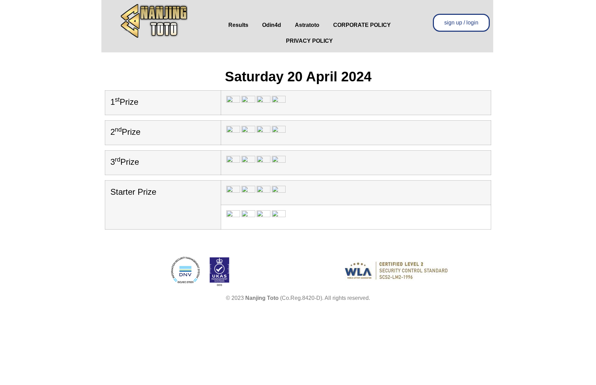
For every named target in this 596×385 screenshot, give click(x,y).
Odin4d (271, 25)
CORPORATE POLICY (362, 25)
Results (238, 25)
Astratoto (307, 25)
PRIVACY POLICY (309, 41)
